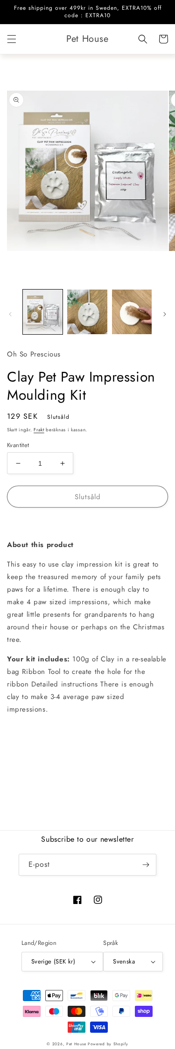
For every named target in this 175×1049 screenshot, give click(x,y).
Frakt (39, 429)
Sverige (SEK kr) (53, 961)
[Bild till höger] (164, 314)
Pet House (77, 1044)
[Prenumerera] (145, 865)
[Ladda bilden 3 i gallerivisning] (132, 312)
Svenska (124, 961)
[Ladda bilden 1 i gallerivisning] (43, 312)
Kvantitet (18, 445)
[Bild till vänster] (10, 314)
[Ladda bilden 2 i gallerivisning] (87, 312)
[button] (11, 39)
